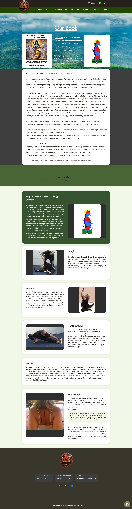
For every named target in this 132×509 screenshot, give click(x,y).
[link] (92, 3)
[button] (97, 9)
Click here (59, 38)
